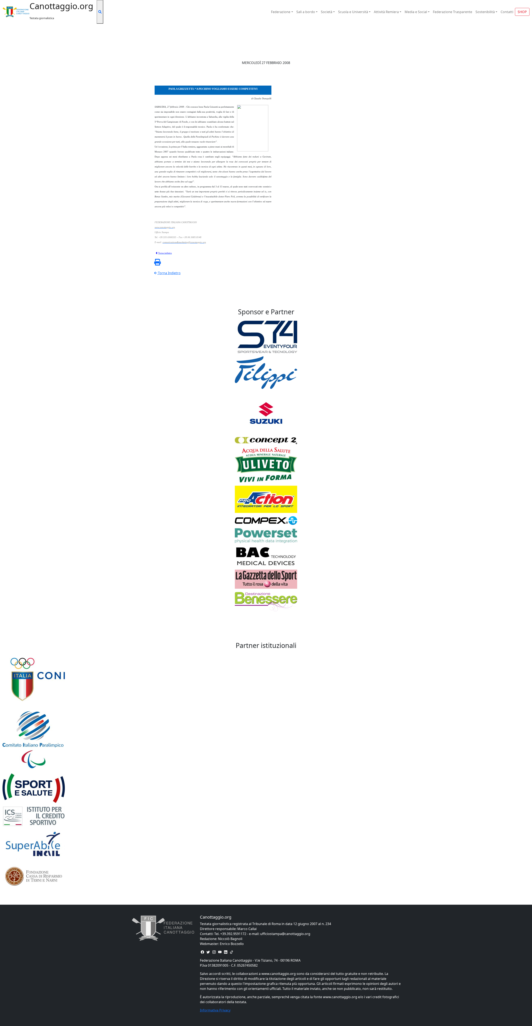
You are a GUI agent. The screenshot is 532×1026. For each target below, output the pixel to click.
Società (326, 12)
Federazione (280, 12)
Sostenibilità (485, 12)
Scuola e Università (353, 12)
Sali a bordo (305, 12)
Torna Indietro (169, 273)
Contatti (507, 12)
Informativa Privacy (215, 1010)
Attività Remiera (386, 12)
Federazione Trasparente (452, 12)
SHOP (522, 12)
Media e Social (416, 12)
